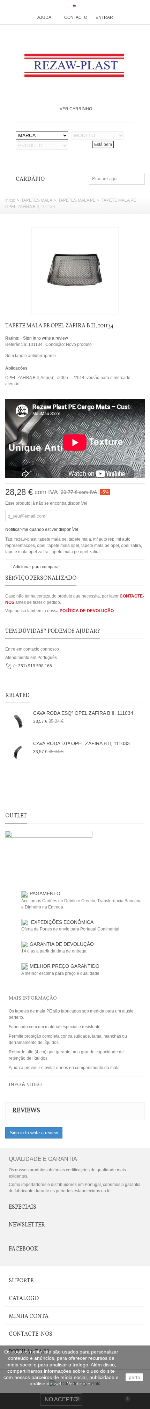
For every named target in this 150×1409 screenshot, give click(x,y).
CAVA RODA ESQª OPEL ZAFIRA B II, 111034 (83, 713)
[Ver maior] (109, 305)
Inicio (10, 200)
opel (41, 545)
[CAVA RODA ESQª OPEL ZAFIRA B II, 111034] (17, 722)
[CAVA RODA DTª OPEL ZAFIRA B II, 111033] (17, 752)
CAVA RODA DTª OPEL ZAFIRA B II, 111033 (81, 743)
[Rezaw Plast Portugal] (75, 65)
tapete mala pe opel (100, 545)
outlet (16, 816)
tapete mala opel (63, 545)
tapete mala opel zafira (26, 551)
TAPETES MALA (36, 200)
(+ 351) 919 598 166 (32, 666)
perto (134, 1377)
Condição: (55, 344)
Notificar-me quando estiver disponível (41, 529)
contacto (75, 17)
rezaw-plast (25, 539)
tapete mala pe (52, 539)
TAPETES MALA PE (77, 200)
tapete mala (80, 539)
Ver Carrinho (76, 108)
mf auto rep (103, 539)
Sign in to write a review (45, 338)
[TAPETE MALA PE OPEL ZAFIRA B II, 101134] (75, 271)
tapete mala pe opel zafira (75, 551)
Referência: (16, 344)
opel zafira (131, 545)
